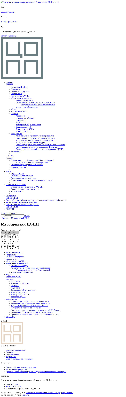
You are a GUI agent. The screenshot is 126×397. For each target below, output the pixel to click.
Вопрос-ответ (11, 259)
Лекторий (15, 286)
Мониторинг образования (22, 272)
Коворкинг (15, 281)
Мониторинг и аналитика (17, 263)
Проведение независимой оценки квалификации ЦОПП (34, 314)
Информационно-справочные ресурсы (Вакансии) (32, 312)
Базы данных (11, 299)
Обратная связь (12, 354)
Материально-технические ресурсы (26, 308)
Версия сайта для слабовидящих (19, 359)
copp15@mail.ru (7, 12)
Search (27, 216)
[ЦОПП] (22, 78)
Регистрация (6, 36)
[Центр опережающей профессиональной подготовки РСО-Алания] (30, 2)
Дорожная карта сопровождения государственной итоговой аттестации (36, 372)
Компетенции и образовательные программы (30, 301)
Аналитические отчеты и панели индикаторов (30, 268)
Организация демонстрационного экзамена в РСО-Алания (35, 310)
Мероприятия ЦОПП (15, 261)
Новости (9, 352)
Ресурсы (9, 279)
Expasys (26, 395)
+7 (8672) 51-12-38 (8, 22)
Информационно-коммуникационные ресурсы (30, 303)
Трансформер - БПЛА (20, 294)
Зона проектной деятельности (23, 290)
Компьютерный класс (20, 283)
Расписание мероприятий (16, 369)
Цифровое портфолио (15, 257)
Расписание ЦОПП (14, 252)
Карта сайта (11, 357)
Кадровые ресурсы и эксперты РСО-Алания (29, 306)
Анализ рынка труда (19, 266)
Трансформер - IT (18, 297)
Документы (11, 254)
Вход (14, 36)
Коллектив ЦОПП (13, 277)
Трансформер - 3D (18, 292)
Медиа (8, 274)
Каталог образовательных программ (21, 367)
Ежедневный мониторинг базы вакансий (33, 270)
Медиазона (15, 288)
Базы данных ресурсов (15, 350)
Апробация (10, 317)
